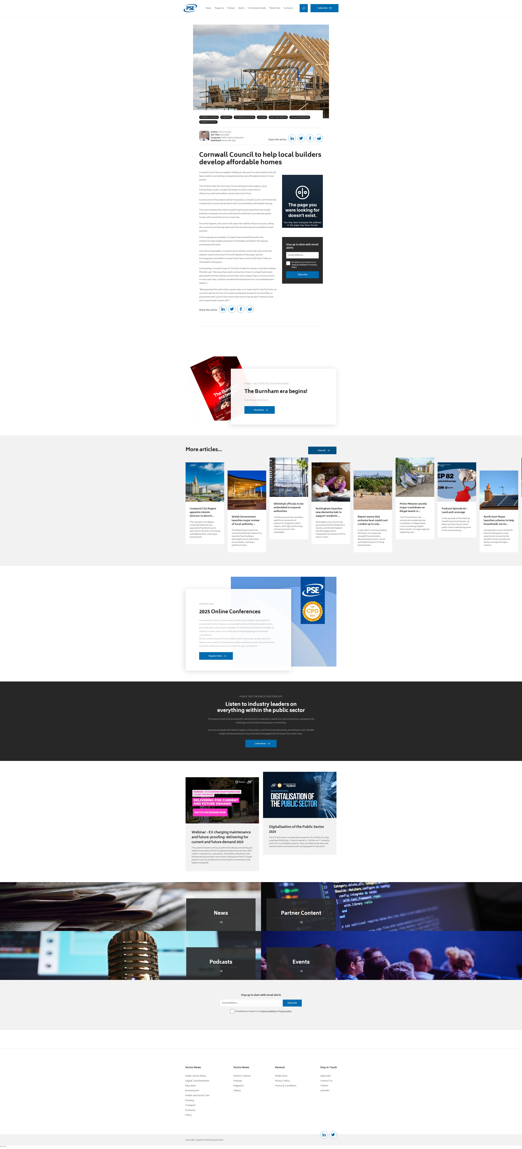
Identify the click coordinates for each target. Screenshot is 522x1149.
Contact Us (326, 1081)
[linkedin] (324, 1135)
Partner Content (242, 1076)
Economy (190, 1110)
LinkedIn (324, 1091)
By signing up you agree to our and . (304, 265)
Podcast (231, 8)
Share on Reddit (319, 138)
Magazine (219, 8)
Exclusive (288, 8)
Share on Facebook (310, 138)
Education (190, 1086)
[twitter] (333, 1135)
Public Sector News (195, 1076)
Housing (189, 1100)
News (208, 8)
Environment (192, 1091)
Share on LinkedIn (292, 138)
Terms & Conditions (285, 1086)
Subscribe (323, 8)
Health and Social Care (197, 1096)
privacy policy (286, 1011)
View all (322, 450)
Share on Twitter (301, 138)
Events (241, 8)
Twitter (324, 1086)
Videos (237, 1091)
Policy (188, 1115)
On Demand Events (257, 8)
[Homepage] (190, 8)
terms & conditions (299, 264)
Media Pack (274, 8)
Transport (190, 1105)
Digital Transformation (197, 1081)
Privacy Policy (282, 1081)
